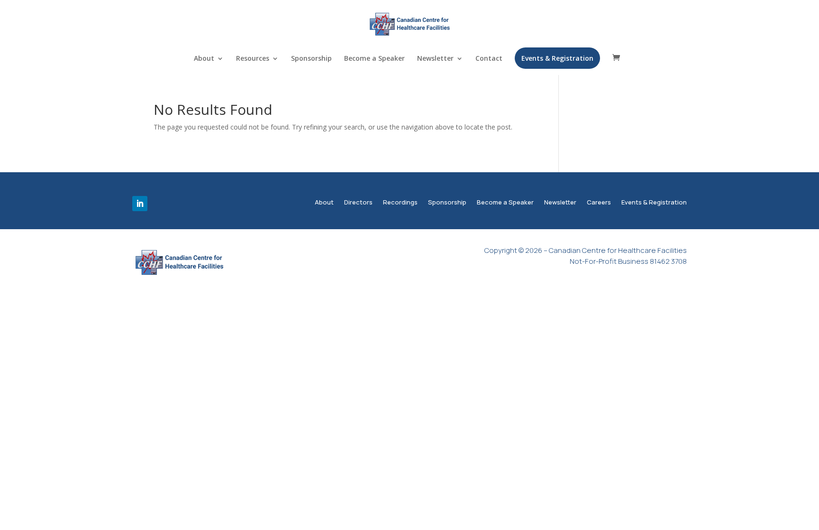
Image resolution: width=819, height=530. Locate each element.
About (204, 59)
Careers (599, 203)
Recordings (400, 203)
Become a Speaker (374, 59)
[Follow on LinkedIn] (139, 203)
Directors (358, 203)
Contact (488, 59)
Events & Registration (557, 58)
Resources (252, 59)
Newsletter (435, 59)
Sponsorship (311, 59)
